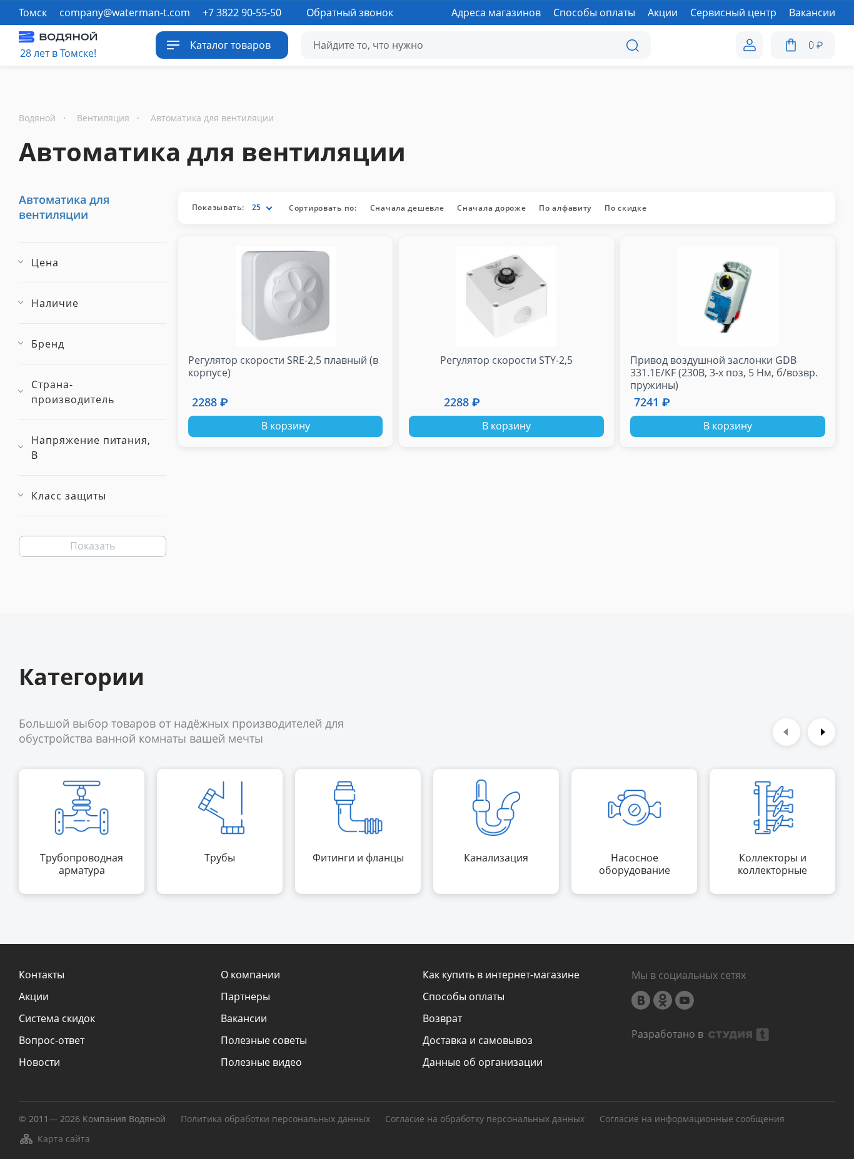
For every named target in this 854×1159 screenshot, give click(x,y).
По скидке (625, 208)
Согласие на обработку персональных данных (485, 1119)
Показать (92, 546)
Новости (39, 1062)
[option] (81, 831)
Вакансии (244, 1019)
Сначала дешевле (407, 208)
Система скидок (57, 1019)
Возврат (442, 1019)
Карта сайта (64, 1139)
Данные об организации (483, 1062)
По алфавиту (565, 208)
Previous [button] (786, 732)
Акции (34, 997)
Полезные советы (264, 1040)
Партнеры (245, 997)
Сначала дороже (491, 208)
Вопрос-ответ (51, 1040)
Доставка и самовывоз (478, 1040)
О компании (250, 975)
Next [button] (821, 732)
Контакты (41, 975)
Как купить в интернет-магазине (501, 975)
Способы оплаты (464, 997)
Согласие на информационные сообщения (692, 1119)
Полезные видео (261, 1062)
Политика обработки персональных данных (275, 1119)
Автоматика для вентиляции (64, 207)
